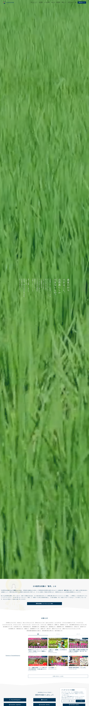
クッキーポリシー (79, 697)
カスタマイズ (65, 700)
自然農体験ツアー (34, 628)
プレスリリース (26, 624)
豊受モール (82, 2)
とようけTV (58, 622)
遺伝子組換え (58, 630)
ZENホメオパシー (39, 622)
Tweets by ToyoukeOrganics (13, 655)
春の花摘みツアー (7, 626)
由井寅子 (83, 626)
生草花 (76, 626)
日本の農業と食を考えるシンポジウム (78, 624)
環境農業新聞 (69, 626)
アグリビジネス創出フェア (68, 622)
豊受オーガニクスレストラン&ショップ (71, 628)
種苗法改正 (20, 628)
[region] (73, 696)
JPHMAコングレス (11, 622)
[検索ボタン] (75, 2)
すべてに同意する (80, 700)
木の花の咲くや (18, 626)
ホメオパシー (35, 624)
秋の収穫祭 (12, 628)
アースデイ (80, 622)
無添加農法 (44, 626)
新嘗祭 (57, 624)
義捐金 (27, 628)
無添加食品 (52, 626)
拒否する (72, 700)
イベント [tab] (58, 634)
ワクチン (43, 624)
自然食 (43, 628)
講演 (49, 628)
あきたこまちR (49, 622)
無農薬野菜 (60, 626)
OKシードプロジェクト (28, 622)
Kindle (19, 622)
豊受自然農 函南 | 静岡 (47, 630)
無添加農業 (35, 626)
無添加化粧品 (27, 626)
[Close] (85, 689)
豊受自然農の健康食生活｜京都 (34, 630)
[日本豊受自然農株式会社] (8, 2)
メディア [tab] (78, 634)
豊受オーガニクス (56, 628)
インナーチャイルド (7, 624)
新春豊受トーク (64, 624)
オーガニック (17, 624)
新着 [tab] (38, 634)
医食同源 (50, 624)
